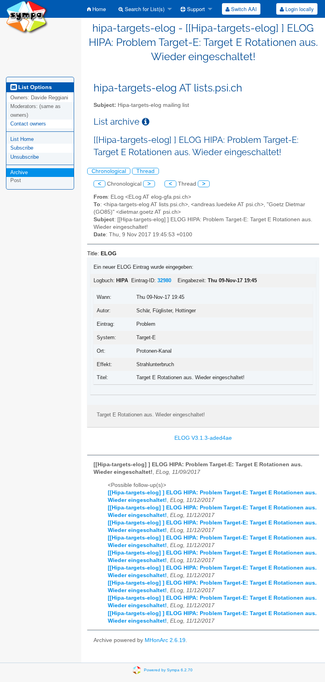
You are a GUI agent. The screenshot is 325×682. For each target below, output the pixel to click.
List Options (34, 87)
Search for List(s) (143, 9)
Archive (19, 172)
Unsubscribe (24, 157)
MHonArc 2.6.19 (165, 640)
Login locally (299, 9)
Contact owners (28, 124)
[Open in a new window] (145, 122)
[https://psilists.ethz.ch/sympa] (27, 16)
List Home (22, 139)
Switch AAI (243, 9)
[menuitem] (96, 9)
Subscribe (21, 148)
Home (98, 9)
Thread (145, 171)
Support (195, 9)
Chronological (109, 171)
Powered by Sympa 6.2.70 (168, 670)
